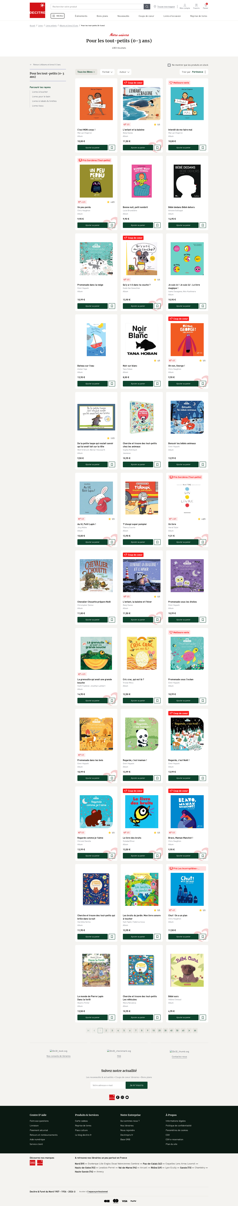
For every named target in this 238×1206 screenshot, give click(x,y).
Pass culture (81, 1130)
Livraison (34, 1125)
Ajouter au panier (93, 147)
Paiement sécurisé (39, 1130)
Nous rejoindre (127, 1130)
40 (171, 1030)
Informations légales (176, 1120)
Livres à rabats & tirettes (44, 101)
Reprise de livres (83, 1125)
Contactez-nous (179, 1056)
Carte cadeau (81, 1120)
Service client (36, 1144)
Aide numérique (37, 1139)
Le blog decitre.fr (83, 1134)
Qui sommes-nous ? (130, 1120)
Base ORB (125, 1139)
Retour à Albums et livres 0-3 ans (47, 64)
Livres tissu (37, 105)
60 (183, 1030)
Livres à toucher (40, 91)
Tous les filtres (85, 72)
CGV (168, 1134)
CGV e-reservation (174, 1139)
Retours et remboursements (44, 1134)
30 (165, 1030)
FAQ (119, 1056)
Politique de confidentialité (178, 1125)
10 (153, 1030)
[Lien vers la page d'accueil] (37, 10)
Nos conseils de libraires (59, 1056)
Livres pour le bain (41, 96)
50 (177, 1030)
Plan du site (171, 1144)
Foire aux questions (39, 1120)
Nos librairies (127, 1125)
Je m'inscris (136, 1085)
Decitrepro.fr (126, 1134)
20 (159, 1030)
